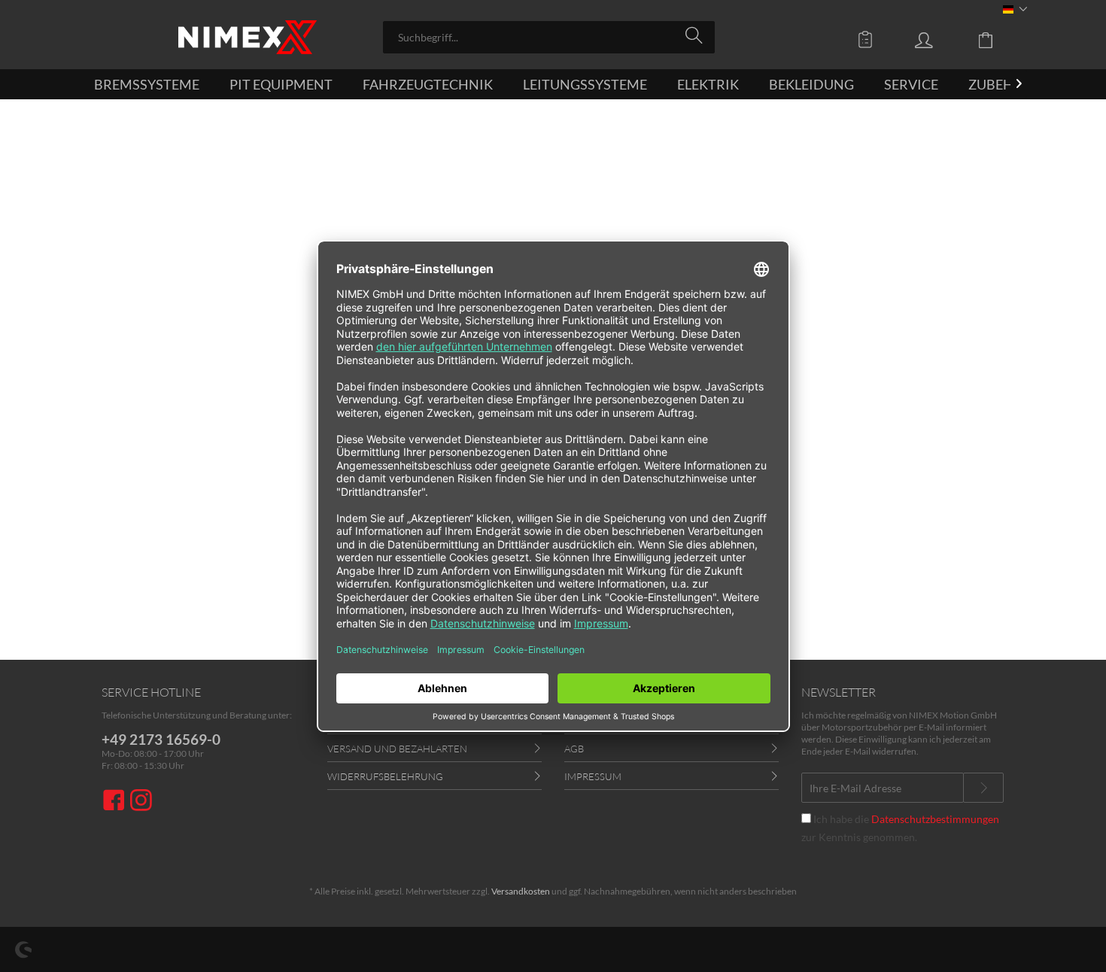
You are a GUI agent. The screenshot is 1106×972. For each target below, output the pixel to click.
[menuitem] (549, 37)
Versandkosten (520, 891)
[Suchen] (696, 36)
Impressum (592, 776)
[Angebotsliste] (869, 39)
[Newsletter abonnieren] (983, 788)
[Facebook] (116, 801)
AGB (574, 749)
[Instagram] (141, 801)
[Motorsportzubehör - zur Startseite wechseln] (247, 37)
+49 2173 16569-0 (161, 739)
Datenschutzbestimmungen (935, 819)
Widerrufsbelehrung (385, 776)
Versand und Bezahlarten (397, 749)
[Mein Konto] (938, 39)
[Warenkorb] (997, 39)
